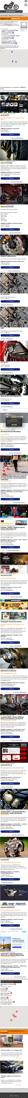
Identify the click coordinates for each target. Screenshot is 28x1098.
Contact (11, 1095)
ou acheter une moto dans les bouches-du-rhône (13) (9, 47)
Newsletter (16, 1095)
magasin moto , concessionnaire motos (7, 32)
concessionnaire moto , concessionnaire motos (7, 37)
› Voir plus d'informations (17, 138)
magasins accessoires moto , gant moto (9, 43)
